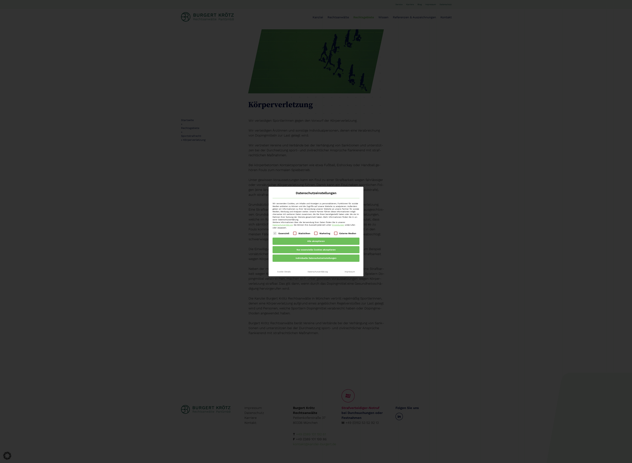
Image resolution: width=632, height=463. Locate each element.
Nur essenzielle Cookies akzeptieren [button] (316, 249)
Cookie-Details (284, 272)
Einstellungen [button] (338, 225)
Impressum (350, 272)
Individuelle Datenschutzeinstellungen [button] (316, 258)
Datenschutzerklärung (283, 225)
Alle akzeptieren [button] (316, 241)
